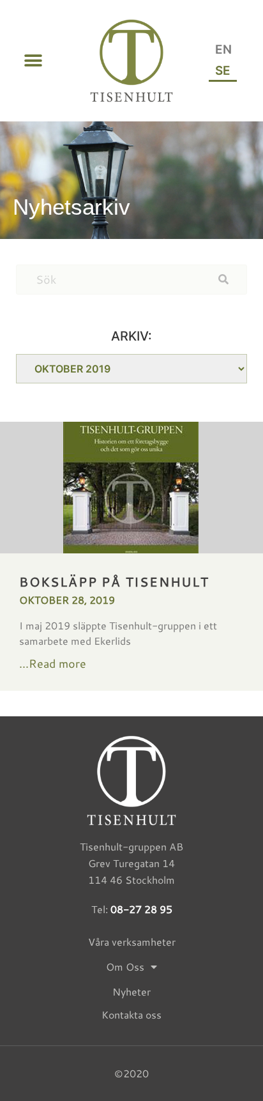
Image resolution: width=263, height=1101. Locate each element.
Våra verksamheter (132, 941)
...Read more (52, 663)
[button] (33, 61)
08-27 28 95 (141, 909)
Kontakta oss (131, 1014)
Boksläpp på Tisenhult (114, 581)
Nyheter (131, 991)
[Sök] (232, 279)
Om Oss (125, 966)
